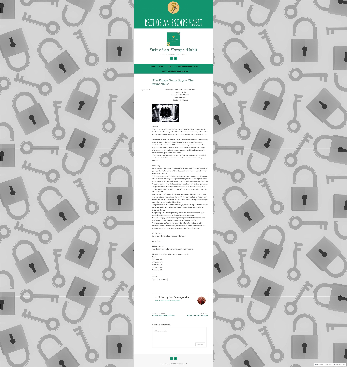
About (161, 66)
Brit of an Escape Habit (173, 50)
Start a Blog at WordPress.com (173, 364)
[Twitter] (175, 58)
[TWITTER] (175, 358)
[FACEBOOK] (171, 358)
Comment (200, 344)
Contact (171, 66)
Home (153, 66)
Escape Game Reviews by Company (175, 71)
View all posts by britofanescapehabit (167, 300)
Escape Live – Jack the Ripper (197, 314)
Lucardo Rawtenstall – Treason (163, 314)
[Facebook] (171, 58)
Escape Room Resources (188, 66)
